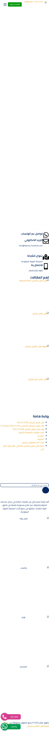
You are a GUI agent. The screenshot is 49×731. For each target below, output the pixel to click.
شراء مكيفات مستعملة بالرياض (31, 432)
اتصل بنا (41, 436)
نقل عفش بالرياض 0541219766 (30, 422)
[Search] (45, 490)
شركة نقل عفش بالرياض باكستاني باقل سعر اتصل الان (23, 447)
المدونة (41, 439)
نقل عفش (36, 218)
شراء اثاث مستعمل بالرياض (33, 442)
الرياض (42, 218)
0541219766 (15, 4)
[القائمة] (5, 4)
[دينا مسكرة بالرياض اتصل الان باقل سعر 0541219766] (24, 123)
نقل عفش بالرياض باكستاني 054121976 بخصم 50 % (22, 426)
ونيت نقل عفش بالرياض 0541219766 (28, 429)
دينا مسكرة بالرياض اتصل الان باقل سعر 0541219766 (25, 223)
